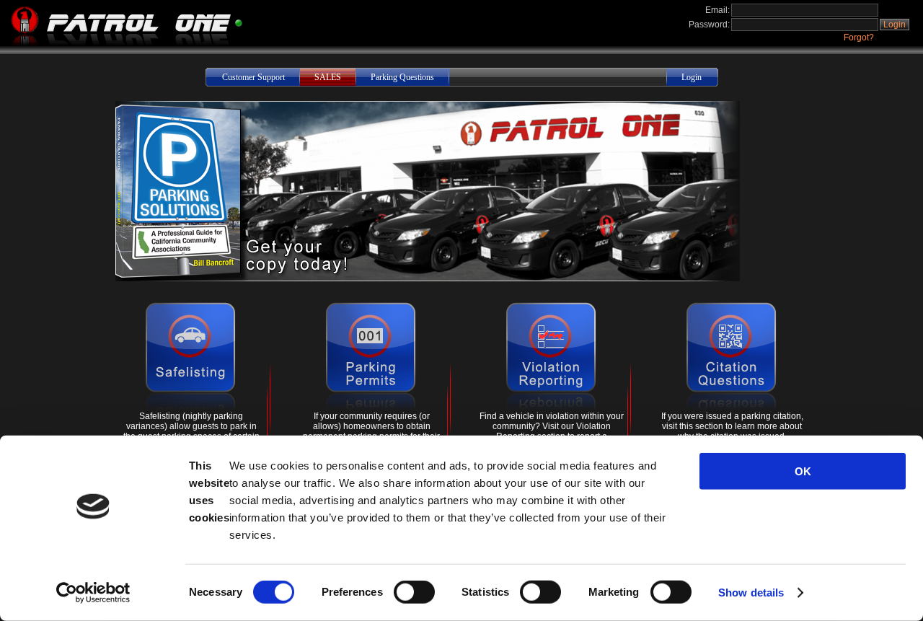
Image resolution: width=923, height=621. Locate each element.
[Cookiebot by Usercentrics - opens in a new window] (93, 593)
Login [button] (894, 24)
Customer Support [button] (253, 77)
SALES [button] (327, 77)
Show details (751, 592)
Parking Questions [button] (402, 77)
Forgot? (859, 37)
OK (803, 471)
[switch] (414, 592)
